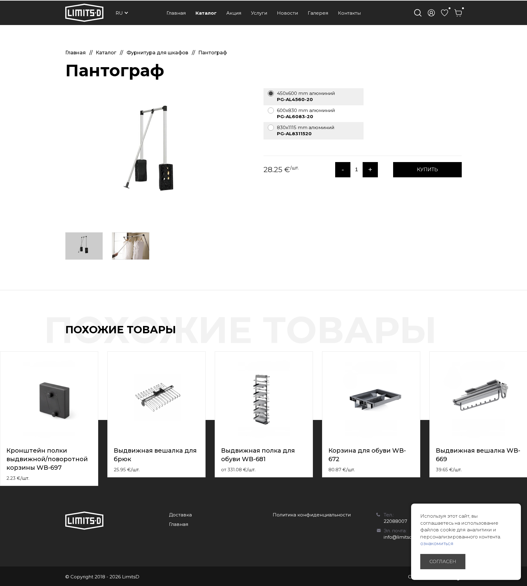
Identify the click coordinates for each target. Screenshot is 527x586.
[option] (153, 154)
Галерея (318, 13)
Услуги (259, 13)
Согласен (442, 561)
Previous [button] (511, 336)
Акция (233, 13)
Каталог (206, 13)
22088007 (395, 521)
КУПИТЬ (427, 169)
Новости (287, 13)
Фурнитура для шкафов (158, 53)
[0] (444, 12)
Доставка (180, 515)
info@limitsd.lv (400, 537)
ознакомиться (437, 543)
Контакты (349, 13)
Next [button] (523, 336)
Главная (176, 13)
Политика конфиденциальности (312, 515)
